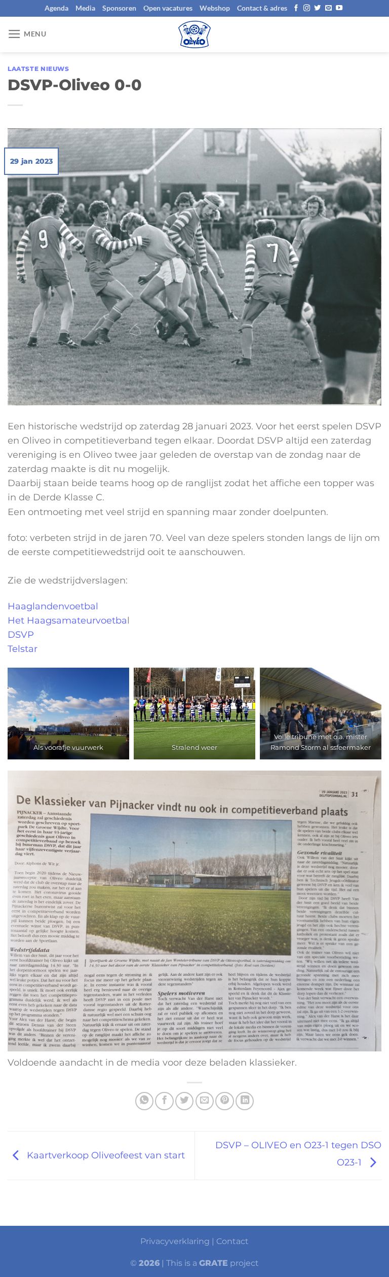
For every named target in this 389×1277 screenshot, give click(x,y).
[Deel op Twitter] (184, 1101)
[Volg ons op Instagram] (306, 8)
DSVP (21, 634)
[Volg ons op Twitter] (317, 8)
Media (85, 8)
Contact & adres (262, 8)
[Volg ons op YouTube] (339, 8)
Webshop (215, 8)
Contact (232, 1241)
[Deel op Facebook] (164, 1101)
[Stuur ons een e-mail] (328, 8)
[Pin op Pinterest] (224, 1101)
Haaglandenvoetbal (53, 606)
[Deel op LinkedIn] (245, 1101)
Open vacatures (167, 8)
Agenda (56, 8)
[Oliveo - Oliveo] (194, 34)
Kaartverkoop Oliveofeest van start (104, 1154)
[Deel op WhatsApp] (144, 1101)
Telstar (22, 648)
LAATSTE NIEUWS (38, 68)
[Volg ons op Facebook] (296, 8)
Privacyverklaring (175, 1241)
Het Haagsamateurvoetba (67, 620)
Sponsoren (119, 8)
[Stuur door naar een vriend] (205, 1101)
